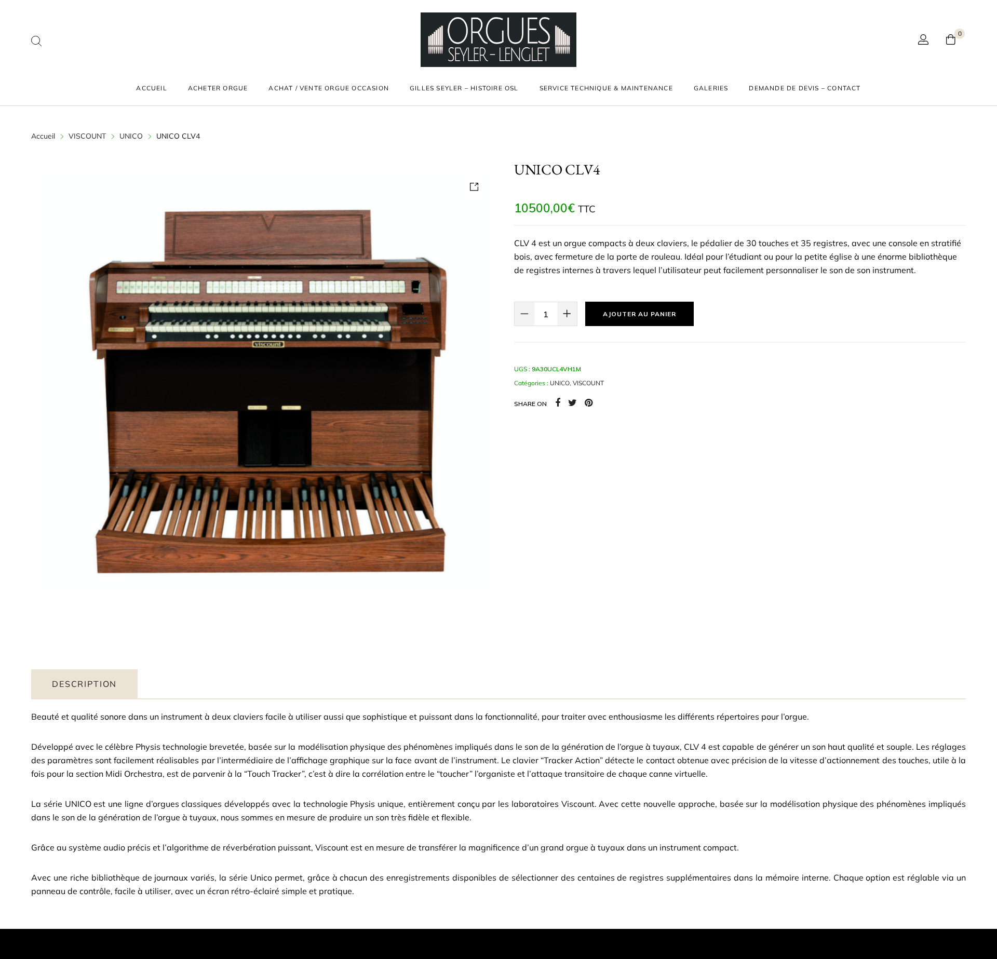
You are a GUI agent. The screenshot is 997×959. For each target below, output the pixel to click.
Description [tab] (84, 684)
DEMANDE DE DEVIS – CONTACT (804, 88)
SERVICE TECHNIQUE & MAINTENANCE (606, 88)
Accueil (43, 136)
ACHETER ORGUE (218, 88)
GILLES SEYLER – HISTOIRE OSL (464, 88)
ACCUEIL (151, 88)
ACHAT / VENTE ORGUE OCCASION (328, 88)
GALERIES (711, 88)
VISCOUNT (87, 136)
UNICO (131, 136)
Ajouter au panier (639, 314)
